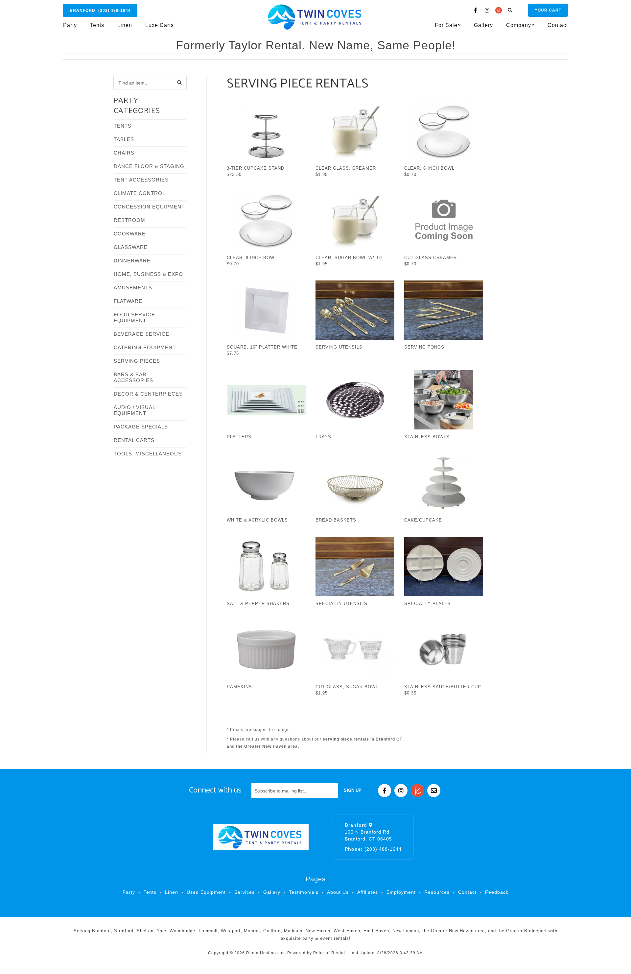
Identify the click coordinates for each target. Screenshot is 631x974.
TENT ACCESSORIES (141, 180)
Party (70, 25)
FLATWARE (128, 301)
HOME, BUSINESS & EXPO (148, 274)
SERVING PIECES (137, 361)
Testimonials (303, 892)
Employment (401, 892)
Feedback (496, 892)
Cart (548, 10)
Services (244, 892)
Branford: (100, 10)
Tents (97, 25)
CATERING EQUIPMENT (145, 347)
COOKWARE (130, 233)
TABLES (124, 139)
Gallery (483, 25)
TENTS (122, 126)
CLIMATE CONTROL (139, 193)
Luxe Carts (159, 25)
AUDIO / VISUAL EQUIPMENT (134, 410)
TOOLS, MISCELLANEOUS (148, 453)
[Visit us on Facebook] (475, 10)
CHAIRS (124, 153)
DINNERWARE (132, 260)
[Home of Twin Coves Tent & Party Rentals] (260, 837)
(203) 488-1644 (373, 849)
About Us (338, 892)
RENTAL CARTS (134, 440)
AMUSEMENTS (133, 287)
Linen (124, 25)
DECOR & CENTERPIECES (148, 394)
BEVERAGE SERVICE (141, 334)
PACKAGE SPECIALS (141, 426)
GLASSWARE (131, 247)
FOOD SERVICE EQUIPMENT (134, 317)
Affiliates (367, 892)
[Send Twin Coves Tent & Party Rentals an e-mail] (433, 790)
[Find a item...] (179, 82)
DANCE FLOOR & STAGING (149, 166)
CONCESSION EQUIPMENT (149, 206)
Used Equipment (206, 892)
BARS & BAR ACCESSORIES (133, 377)
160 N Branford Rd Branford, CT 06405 (368, 831)
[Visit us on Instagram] (487, 10)
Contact (558, 25)
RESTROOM (129, 220)
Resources (437, 892)
